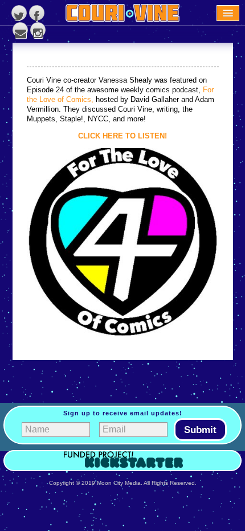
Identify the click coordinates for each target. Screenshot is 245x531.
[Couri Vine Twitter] (19, 13)
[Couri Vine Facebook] (36, 13)
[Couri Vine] (122, 13)
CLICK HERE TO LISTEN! (122, 136)
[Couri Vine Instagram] (38, 30)
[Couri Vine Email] (20, 30)
